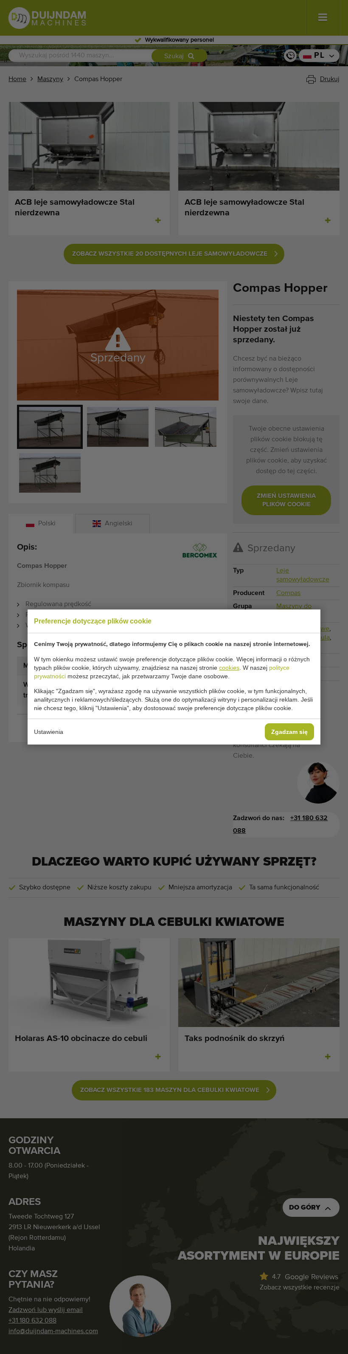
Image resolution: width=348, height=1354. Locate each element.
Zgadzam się (289, 731)
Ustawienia (48, 731)
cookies (229, 667)
